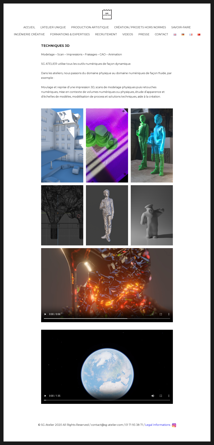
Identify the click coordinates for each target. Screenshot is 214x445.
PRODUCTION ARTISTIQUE (90, 27)
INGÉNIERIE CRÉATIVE (29, 34)
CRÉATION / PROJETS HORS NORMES (140, 27)
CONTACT (161, 34)
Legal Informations (157, 424)
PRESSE (143, 34)
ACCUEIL (29, 27)
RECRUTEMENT (106, 34)
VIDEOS (127, 34)
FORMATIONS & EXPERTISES (70, 34)
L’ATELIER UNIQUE (53, 27)
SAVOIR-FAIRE (181, 27)
